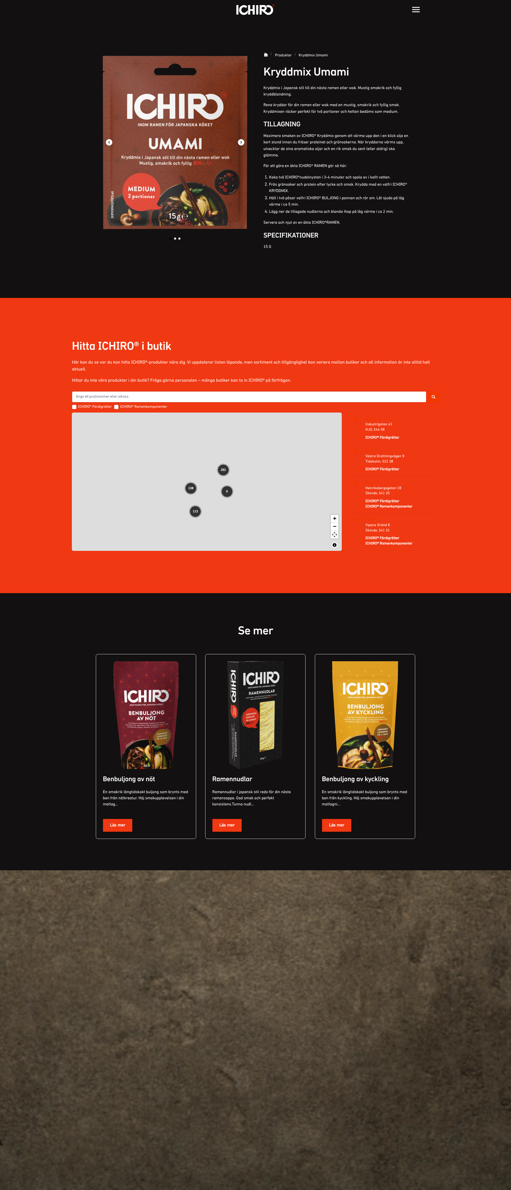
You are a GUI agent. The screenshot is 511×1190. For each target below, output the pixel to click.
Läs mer (117, 825)
